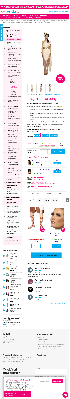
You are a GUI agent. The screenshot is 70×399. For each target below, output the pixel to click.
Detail (36, 246)
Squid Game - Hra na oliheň (13, 223)
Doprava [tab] (54, 200)
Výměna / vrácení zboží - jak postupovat (51, 344)
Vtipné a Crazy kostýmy (12, 153)
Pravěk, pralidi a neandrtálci (13, 131)
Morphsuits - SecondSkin (12, 115)
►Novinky (43, 15)
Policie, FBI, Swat (13, 128)
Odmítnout (44, 381)
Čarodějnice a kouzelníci (12, 67)
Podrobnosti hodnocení (52, 94)
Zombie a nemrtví (13, 164)
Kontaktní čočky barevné (11, 186)
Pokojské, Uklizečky (13, 125)
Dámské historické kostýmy (14, 88)
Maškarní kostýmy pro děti (13, 43)
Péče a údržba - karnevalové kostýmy (50, 347)
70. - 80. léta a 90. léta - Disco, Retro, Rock (14, 55)
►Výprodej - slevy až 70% (12, 18)
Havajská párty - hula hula (14, 97)
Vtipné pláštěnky (13, 156)
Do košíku (59, 151)
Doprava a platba (43, 340)
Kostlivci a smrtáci (13, 109)
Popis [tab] (39, 200)
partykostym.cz (10, 342)
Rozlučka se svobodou (13, 182)
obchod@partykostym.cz (14, 337)
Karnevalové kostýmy (13, 39)
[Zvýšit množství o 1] (48, 152)
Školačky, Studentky (14, 118)
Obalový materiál (12, 241)
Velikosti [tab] (46, 200)
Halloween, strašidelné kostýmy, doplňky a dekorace (13, 213)
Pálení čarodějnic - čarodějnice (12, 217)
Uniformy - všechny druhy (14, 139)
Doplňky (12, 79)
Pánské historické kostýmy (14, 93)
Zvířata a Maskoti (13, 162)
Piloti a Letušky (12, 123)
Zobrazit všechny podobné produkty (46, 255)
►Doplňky (23, 15)
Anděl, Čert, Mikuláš (12, 206)
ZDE (24, 390)
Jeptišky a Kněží (13, 104)
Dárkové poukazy (12, 244)
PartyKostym (10, 339)
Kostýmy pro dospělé (13, 46)
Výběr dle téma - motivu (11, 203)
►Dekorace (34, 15)
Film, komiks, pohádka (14, 73)
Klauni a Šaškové (13, 106)
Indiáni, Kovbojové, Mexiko (13, 101)
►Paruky (38, 18)
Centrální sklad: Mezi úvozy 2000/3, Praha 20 (17, 357)
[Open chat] (65, 395)
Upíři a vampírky (13, 142)
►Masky (15, 15)
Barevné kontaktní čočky (12, 190)
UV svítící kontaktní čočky (12, 194)
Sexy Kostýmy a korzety (12, 159)
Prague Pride (10, 220)
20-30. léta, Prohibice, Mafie (14, 49)
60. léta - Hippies (13, 52)
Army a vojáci (12, 58)
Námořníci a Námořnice (12, 111)
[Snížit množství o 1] (41, 152)
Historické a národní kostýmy (14, 75)
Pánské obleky (12, 136)
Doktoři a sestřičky (13, 70)
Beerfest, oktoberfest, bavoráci (14, 61)
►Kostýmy (6, 15)
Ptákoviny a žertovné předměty (13, 198)
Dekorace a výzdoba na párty (13, 178)
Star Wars (11, 134)
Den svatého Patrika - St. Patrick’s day (13, 230)
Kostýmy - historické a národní (13, 83)
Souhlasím (57, 381)
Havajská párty (11, 209)
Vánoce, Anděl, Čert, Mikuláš (14, 145)
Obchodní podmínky (44, 342)
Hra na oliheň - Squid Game (14, 171)
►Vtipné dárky (28, 18)
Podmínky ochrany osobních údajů (49, 349)
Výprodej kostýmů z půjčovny (12, 35)
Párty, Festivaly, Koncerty (11, 234)
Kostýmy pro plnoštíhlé (12, 167)
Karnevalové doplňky (13, 175)
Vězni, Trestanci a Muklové (13, 149)
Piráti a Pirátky (12, 121)
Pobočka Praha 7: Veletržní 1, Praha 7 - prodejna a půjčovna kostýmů (15, 360)
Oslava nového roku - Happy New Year (13, 226)
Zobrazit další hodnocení (58, 303)
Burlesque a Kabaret (14, 64)
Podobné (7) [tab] (31, 200)
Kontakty (41, 337)
